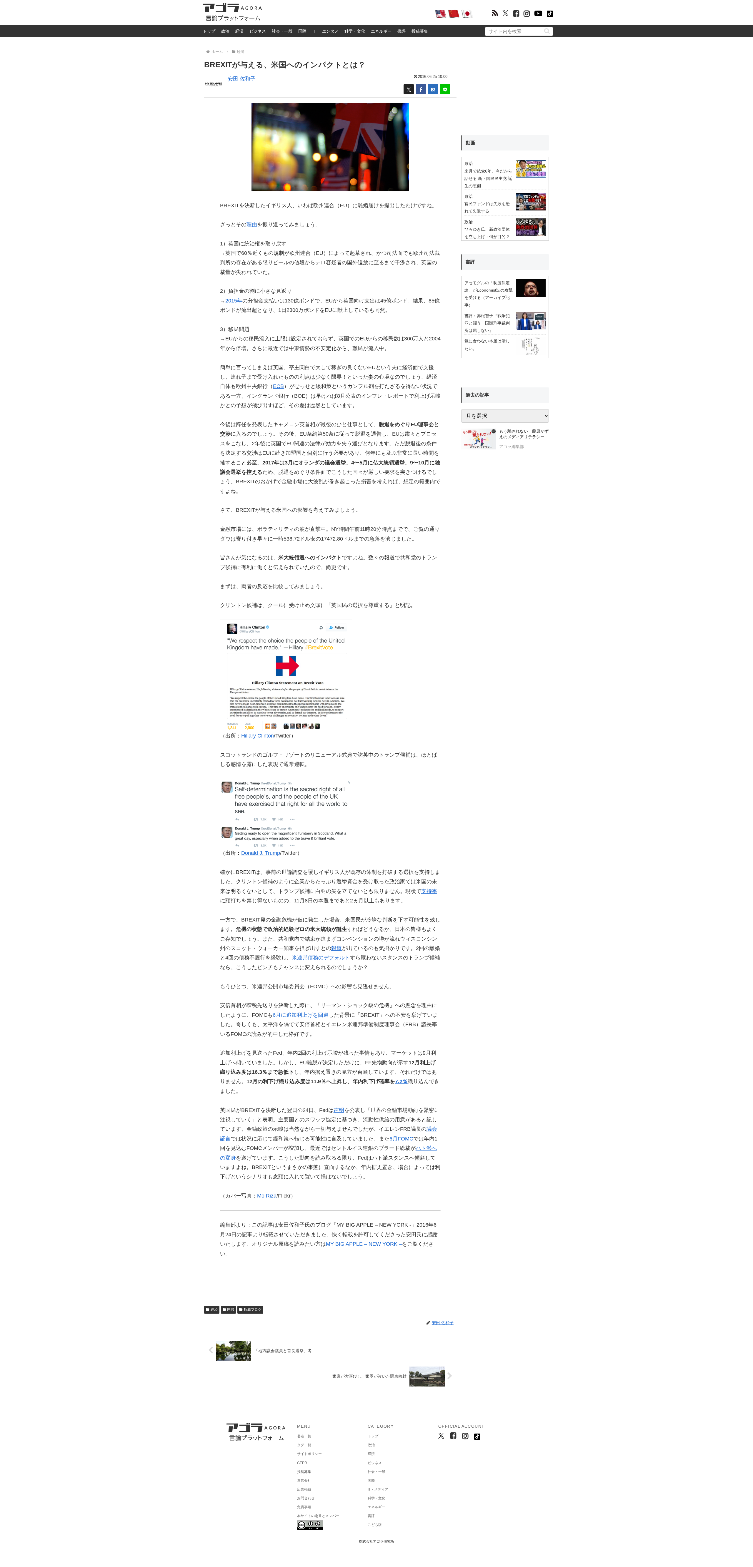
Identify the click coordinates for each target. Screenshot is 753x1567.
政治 (225, 31)
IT (314, 31)
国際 (302, 31)
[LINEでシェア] (445, 89)
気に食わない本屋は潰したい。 (487, 345)
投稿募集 (420, 31)
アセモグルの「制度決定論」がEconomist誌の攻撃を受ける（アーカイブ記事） (488, 293)
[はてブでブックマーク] (433, 89)
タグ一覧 (304, 1445)
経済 (239, 31)
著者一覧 (304, 1436)
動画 (470, 142)
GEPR (302, 1463)
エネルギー (381, 31)
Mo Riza (266, 1196)
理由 (251, 225)
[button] (547, 31)
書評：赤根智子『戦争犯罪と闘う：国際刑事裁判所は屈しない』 (487, 323)
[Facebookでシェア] (421, 89)
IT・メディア (378, 1489)
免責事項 (304, 1507)
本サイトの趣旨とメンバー (318, 1516)
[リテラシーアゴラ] (478, 440)
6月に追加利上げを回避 (301, 1015)
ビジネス (257, 31)
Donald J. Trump (260, 853)
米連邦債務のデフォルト (321, 958)
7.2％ (401, 1081)
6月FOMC (401, 1139)
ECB (278, 386)
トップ (209, 31)
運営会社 (304, 1481)
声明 (339, 1110)
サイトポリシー (309, 1454)
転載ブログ (252, 1309)
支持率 (429, 891)
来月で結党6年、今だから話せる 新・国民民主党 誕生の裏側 (488, 178)
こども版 (375, 1525)
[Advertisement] (348, 13)
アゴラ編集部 (511, 446)
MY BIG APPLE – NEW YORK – (364, 1244)
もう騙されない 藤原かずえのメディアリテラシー (524, 434)
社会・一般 (282, 31)
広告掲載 (304, 1489)
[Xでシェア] (409, 89)
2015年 (233, 301)
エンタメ (330, 31)
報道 (336, 948)
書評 (401, 31)
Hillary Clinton (257, 736)
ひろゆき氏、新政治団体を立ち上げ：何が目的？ (487, 233)
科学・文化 (354, 31)
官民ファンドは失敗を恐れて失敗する (487, 207)
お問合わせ (306, 1498)
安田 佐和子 (242, 79)
